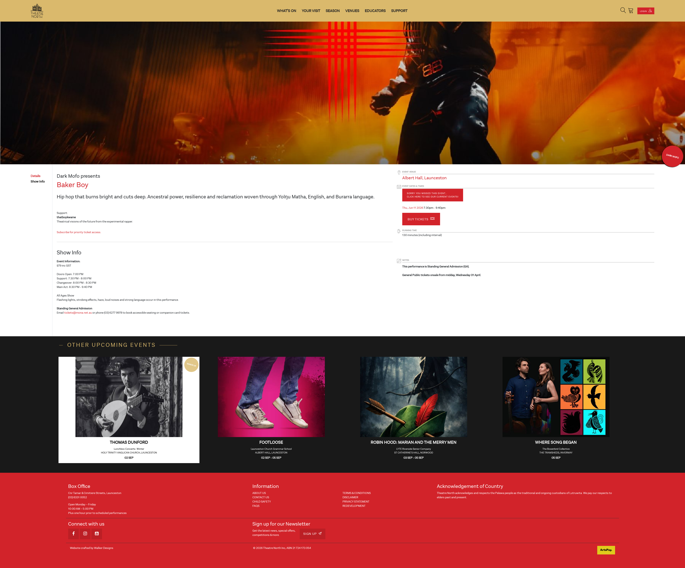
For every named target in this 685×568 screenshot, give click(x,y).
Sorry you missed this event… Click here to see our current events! (432, 195)
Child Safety (261, 501)
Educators (375, 11)
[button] (623, 11)
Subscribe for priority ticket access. (79, 232)
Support (399, 11)
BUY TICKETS (418, 219)
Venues (352, 11)
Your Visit (311, 11)
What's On (286, 11)
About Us (259, 493)
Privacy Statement (355, 501)
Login (644, 11)
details (35, 176)
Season (333, 11)
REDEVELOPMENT (354, 506)
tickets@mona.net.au (78, 312)
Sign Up (310, 534)
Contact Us (260, 497)
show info (38, 181)
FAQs (255, 506)
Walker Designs (103, 548)
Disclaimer (350, 497)
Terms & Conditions (356, 493)
